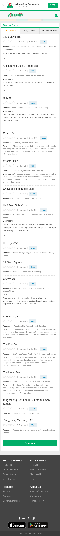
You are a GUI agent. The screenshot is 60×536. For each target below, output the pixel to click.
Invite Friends (9, 479)
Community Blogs (11, 501)
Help (32, 479)
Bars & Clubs (10, 25)
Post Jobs (35, 464)
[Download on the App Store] (17, 525)
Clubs (32, 103)
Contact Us (35, 496)
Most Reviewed (49, 30)
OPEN (53, 5)
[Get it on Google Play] (38, 525)
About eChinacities (39, 491)
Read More (30, 443)
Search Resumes (38, 469)
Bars (44, 41)
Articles (6, 491)
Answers (7, 496)
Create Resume (10, 469)
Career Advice (9, 474)
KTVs (32, 248)
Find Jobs (7, 464)
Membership (36, 474)
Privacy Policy (37, 501)
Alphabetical (10, 30)
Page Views (30, 30)
